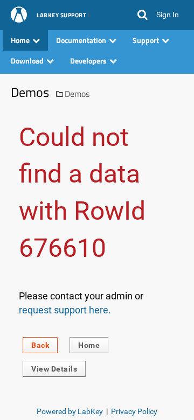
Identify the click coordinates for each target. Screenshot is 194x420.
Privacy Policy (134, 411)
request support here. (65, 310)
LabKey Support (61, 15)
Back (40, 345)
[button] (142, 15)
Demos (77, 93)
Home (89, 345)
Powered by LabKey (70, 411)
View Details (54, 369)
